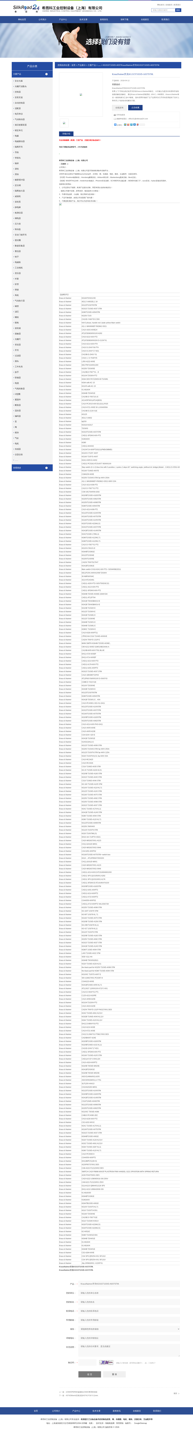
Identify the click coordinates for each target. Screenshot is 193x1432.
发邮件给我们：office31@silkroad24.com (132, 119)
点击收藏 (135, 108)
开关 (17, 350)
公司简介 (42, 19)
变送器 (18, 344)
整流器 (18, 251)
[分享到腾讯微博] (131, 124)
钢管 (17, 306)
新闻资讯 (104, 19)
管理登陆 (119, 1423)
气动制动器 (20, 119)
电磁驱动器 (20, 141)
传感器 (18, 449)
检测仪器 (19, 213)
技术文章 (83, 19)
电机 (17, 443)
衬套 (17, 279)
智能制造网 (109, 1423)
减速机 (18, 196)
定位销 (18, 185)
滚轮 (17, 169)
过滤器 (18, 355)
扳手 (17, 372)
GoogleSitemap (140, 1423)
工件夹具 (19, 366)
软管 (17, 284)
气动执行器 (20, 301)
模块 (17, 432)
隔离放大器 (20, 191)
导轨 (17, 152)
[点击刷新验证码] (106, 1362)
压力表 (18, 224)
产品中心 (63, 19)
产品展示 (82, 65)
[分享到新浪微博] (128, 124)
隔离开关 (19, 147)
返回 (175, 1393)
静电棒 (18, 207)
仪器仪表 (19, 454)
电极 (17, 136)
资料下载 (124, 19)
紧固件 (18, 399)
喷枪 (17, 323)
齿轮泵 (18, 202)
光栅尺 (18, 339)
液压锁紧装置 (21, 125)
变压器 (18, 273)
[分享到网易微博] (137, 124)
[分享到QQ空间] (125, 124)
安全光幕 (19, 81)
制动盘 (18, 229)
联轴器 (18, 377)
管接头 (18, 158)
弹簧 (17, 290)
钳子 (17, 257)
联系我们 (177, 5)
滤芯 (17, 312)
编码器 (18, 416)
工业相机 (19, 268)
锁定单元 (19, 130)
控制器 (18, 92)
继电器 (18, 218)
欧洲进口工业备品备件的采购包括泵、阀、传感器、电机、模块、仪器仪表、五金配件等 (117, 1419)
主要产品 (17, 74)
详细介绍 (66, 134)
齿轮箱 (18, 328)
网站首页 (160, 5)
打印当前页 (121, 115)
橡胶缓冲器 (20, 180)
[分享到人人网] (134, 124)
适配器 (18, 108)
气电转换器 (20, 388)
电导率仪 (19, 114)
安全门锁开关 (21, 235)
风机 (17, 295)
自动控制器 (20, 103)
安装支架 (19, 97)
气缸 (17, 438)
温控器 (18, 410)
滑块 (17, 174)
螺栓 (17, 317)
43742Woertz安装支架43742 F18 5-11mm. (82, 1395)
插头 (17, 361)
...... (16, 460)
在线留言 (169, 5)
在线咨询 (119, 108)
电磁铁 (18, 262)
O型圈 (17, 394)
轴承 (17, 163)
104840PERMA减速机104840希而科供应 (81, 1392)
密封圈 (18, 240)
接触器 (18, 333)
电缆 (17, 383)
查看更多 (17, 468)
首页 (73, 65)
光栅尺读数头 (21, 86)
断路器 (18, 405)
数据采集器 (20, 246)
